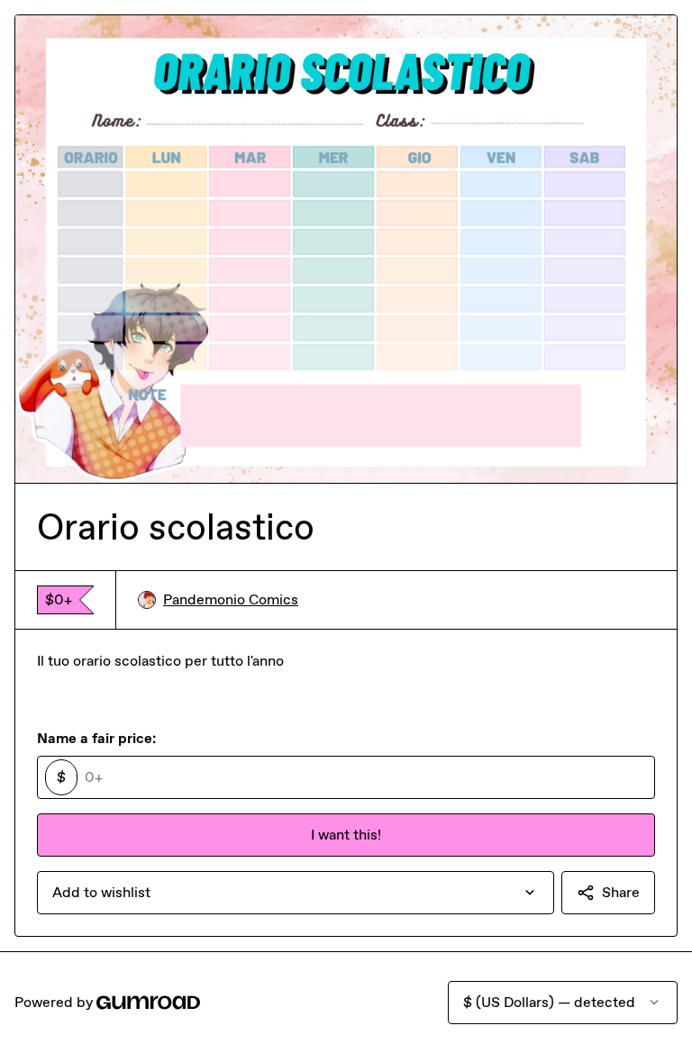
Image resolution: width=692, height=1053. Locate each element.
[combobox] (295, 892)
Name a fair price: (96, 738)
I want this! (346, 834)
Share (621, 892)
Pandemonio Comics (230, 599)
